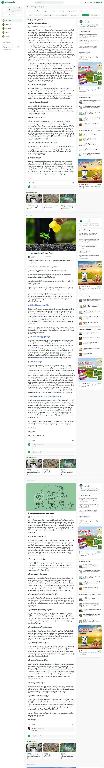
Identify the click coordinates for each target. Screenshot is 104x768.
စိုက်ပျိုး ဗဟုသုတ (95, 15)
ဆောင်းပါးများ (8, 20)
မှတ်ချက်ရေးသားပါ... (37, 187)
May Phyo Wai (34, 27)
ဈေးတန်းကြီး (8, 28)
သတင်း (81, 11)
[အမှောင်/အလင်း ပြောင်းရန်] (84, 2)
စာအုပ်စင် (7, 32)
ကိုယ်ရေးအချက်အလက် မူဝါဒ (8, 45)
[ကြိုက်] (29, 182)
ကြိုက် (33, 449)
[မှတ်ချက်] (33, 182)
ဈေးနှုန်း (7, 36)
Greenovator (42, 27)
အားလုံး (99, 130)
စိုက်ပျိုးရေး (45, 11)
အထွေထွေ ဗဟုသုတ (71, 11)
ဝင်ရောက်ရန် (12, 15)
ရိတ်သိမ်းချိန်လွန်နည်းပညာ (62, 15)
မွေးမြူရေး (53, 11)
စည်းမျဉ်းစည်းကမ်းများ (6, 47)
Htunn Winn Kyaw (35, 491)
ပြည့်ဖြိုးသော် (34, 257)
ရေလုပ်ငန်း (61, 11)
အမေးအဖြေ (8, 24)
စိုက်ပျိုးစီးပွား (38, 15)
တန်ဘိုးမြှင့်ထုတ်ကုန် (75, 15)
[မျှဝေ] (73, 182)
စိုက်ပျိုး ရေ (41, 7)
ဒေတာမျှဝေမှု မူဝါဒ (15, 47)
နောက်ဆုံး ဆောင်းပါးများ (34, 11)
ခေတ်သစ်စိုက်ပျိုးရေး (49, 15)
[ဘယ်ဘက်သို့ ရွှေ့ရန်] (28, 15)
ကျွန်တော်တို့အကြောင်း (6, 43)
